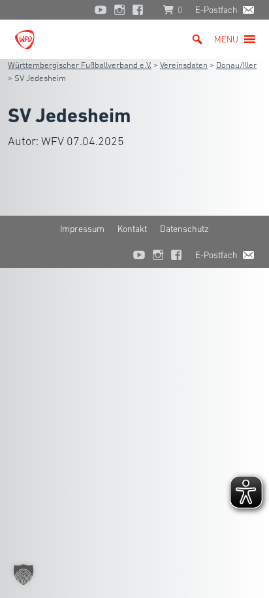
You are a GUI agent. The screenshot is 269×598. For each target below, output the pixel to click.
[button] (226, 39)
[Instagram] (119, 10)
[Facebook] (141, 10)
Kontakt (132, 229)
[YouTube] (100, 10)
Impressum (82, 229)
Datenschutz (184, 229)
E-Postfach (216, 10)
